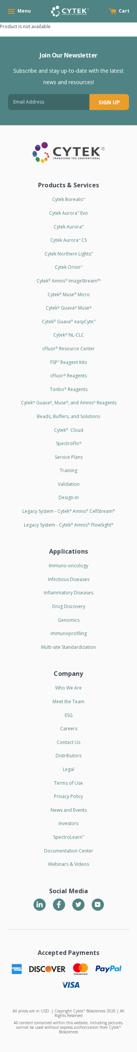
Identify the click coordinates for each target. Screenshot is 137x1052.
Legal (68, 769)
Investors (68, 823)
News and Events (69, 810)
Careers (68, 728)
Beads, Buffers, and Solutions (68, 416)
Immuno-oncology (68, 565)
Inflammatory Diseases (68, 592)
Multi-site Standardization (68, 647)
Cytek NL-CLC (68, 335)
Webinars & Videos (68, 864)
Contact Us (68, 742)
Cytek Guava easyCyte (69, 321)
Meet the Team (68, 701)
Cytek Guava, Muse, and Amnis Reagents (68, 402)
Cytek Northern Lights (69, 254)
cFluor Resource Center (68, 348)
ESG (69, 715)
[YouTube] (98, 905)
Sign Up (109, 102)
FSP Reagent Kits (68, 362)
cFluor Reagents (68, 375)
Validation (69, 484)
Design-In (69, 497)
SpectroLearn (68, 837)
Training (68, 470)
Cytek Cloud (68, 430)
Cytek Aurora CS (68, 240)
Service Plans (69, 457)
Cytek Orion (68, 267)
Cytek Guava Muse (69, 308)
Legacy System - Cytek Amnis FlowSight (68, 525)
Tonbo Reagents (69, 389)
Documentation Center (68, 851)
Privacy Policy (68, 796)
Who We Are (68, 688)
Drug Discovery (68, 606)
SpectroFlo (68, 443)
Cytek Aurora (69, 226)
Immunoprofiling (69, 633)
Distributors (68, 755)
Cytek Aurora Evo (68, 213)
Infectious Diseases (68, 579)
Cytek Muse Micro (69, 294)
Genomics (69, 620)
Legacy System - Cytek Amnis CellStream (68, 511)
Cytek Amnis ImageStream (69, 281)
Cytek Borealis (68, 199)
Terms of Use (68, 783)
